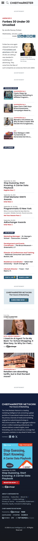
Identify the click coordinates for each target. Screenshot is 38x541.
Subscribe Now (18, 300)
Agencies (6, 18)
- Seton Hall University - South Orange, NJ (18, 263)
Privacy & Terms (8, 501)
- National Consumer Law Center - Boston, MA (19, 254)
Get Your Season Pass (12, 215)
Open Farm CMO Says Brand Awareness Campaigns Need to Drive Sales (23, 109)
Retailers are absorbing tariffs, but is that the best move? (17, 374)
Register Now (9, 190)
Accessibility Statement (25, 501)
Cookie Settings (18, 499)
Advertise (5, 497)
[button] (2, 2)
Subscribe (15, 497)
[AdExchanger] (11, 346)
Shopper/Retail (19, 91)
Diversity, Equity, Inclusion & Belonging (16, 504)
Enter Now (7, 202)
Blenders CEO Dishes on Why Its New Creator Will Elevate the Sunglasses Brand (24, 123)
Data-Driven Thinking (11, 336)
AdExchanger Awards (15, 222)
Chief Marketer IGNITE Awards (15, 198)
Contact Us (6, 499)
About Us (24, 497)
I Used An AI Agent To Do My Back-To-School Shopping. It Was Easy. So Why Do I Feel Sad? (18, 342)
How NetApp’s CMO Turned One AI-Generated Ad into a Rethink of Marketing (22, 136)
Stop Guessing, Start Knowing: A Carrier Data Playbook (16, 185)
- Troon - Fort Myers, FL (16, 270)
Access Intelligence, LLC (18, 528)
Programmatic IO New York (18, 208)
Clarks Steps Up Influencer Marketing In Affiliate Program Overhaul (23, 96)
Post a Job (9, 277)
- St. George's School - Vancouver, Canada (18, 237)
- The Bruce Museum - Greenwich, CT (18, 245)
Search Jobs (24, 277)
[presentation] (8, 95)
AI (14, 131)
